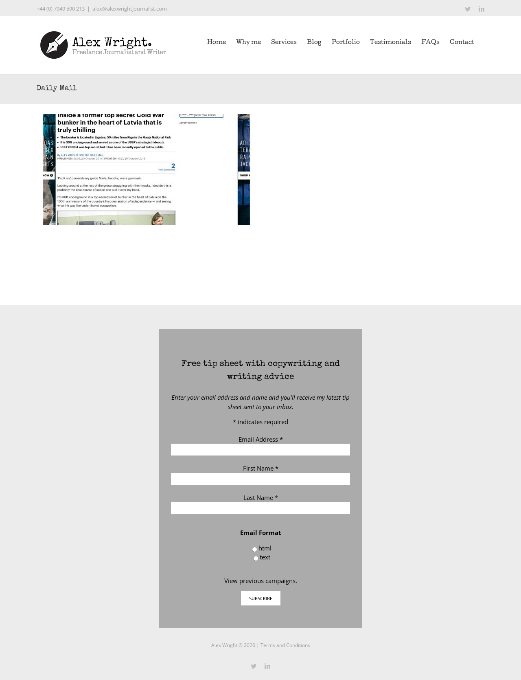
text (265, 557)
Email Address (261, 439)
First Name (260, 468)
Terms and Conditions (285, 645)
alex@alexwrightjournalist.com (129, 8)
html (264, 548)
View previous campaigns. (260, 581)
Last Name (260, 497)
